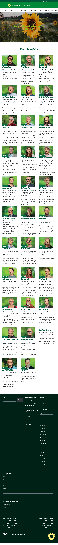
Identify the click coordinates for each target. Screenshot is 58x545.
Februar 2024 (43, 465)
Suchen (5, 397)
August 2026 (43, 400)
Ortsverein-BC (6, 492)
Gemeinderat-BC (7, 482)
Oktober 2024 (43, 440)
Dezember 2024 (43, 434)
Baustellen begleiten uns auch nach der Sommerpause (31, 422)
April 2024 (42, 458)
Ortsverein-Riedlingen (8, 495)
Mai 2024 (42, 455)
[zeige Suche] (53, 1)
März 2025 (42, 428)
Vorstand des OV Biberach (31, 400)
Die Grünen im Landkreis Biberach (21, 5)
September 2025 (43, 410)
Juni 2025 (42, 419)
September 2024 (43, 443)
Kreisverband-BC (7, 486)
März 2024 (42, 462)
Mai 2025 (42, 422)
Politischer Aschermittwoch (9, 498)
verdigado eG (22, 534)
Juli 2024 (42, 449)
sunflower (11, 534)
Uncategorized (6, 504)
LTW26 (5, 489)
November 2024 (43, 437)
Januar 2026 (42, 403)
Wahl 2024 (5, 507)
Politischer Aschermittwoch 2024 (10, 501)
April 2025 (42, 425)
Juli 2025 (42, 416)
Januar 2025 (42, 431)
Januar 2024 (42, 468)
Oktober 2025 (43, 407)
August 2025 (43, 413)
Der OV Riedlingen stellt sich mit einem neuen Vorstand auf (30, 405)
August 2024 (43, 446)
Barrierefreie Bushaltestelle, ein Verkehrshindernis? (29, 416)
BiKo (4, 476)
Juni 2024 (42, 452)
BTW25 (5, 479)
